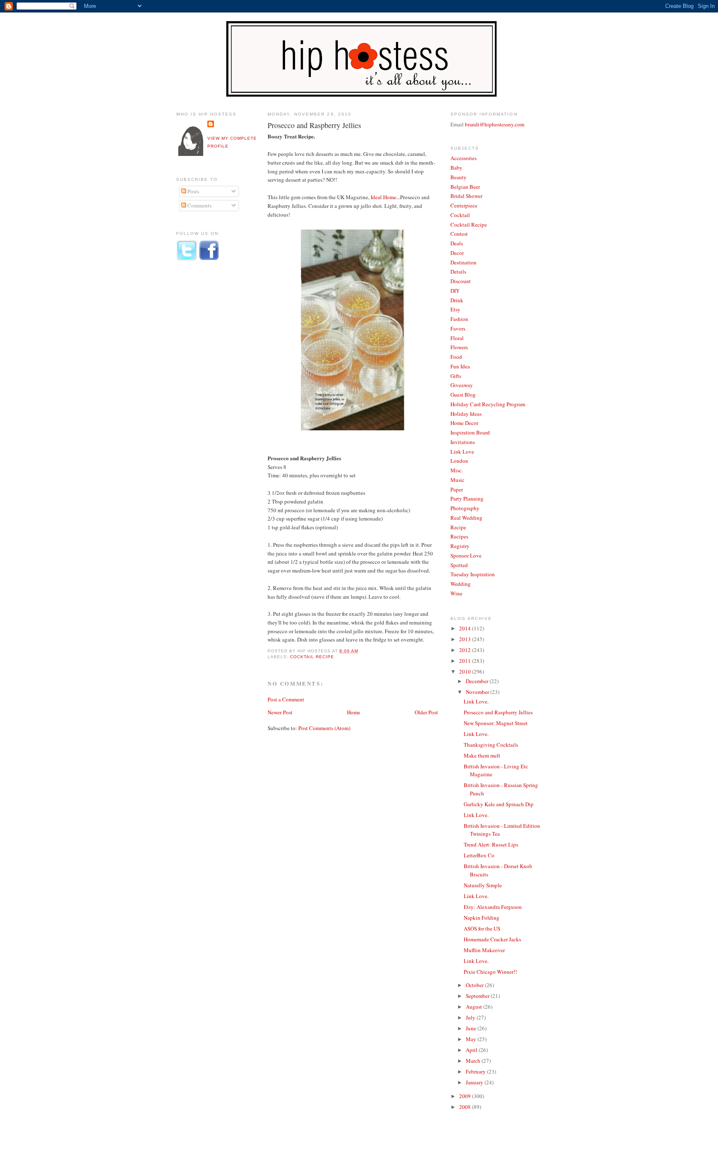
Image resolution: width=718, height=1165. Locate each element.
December (477, 681)
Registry (460, 546)
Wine (456, 593)
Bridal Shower (466, 196)
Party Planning (467, 498)
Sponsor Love (466, 555)
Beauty (458, 177)
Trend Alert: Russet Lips (491, 844)
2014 (465, 628)
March (474, 1060)
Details (458, 271)
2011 (465, 660)
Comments (198, 205)
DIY (455, 290)
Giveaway (461, 385)
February (476, 1071)
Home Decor (464, 423)
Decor (457, 253)
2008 (465, 1107)
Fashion (459, 319)
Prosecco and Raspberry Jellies (314, 125)
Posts (192, 191)
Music (457, 480)
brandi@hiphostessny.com (494, 124)
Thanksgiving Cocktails (491, 744)
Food (456, 356)
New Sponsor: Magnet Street (496, 723)
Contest (459, 233)
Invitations (462, 442)
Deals (456, 243)
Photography (464, 508)
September (478, 996)
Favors (457, 328)
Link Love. (476, 701)
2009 (465, 1096)
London (459, 460)
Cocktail (460, 215)
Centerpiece (463, 205)
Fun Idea (460, 366)
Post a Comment (286, 699)
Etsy (455, 309)
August (474, 1006)
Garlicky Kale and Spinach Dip (499, 804)
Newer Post (280, 712)
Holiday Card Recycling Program (487, 404)
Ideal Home (383, 197)
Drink (456, 300)
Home (353, 712)
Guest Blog (463, 394)
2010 (465, 671)
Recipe (458, 527)
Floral (457, 338)
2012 (465, 650)
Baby (456, 167)
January (475, 1082)
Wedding (460, 583)
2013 (465, 639)
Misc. (456, 470)
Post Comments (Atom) (324, 728)
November (478, 692)
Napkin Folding (481, 917)
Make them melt (482, 755)
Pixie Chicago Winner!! (490, 971)
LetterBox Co (479, 855)
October (475, 985)
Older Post (426, 712)
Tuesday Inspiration (472, 574)
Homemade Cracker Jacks (492, 939)
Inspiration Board (470, 432)
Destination (463, 262)
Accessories (463, 158)
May (471, 1039)
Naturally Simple (483, 885)
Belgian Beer (465, 186)
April (472, 1050)
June (471, 1028)
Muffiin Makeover (484, 950)
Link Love (462, 451)
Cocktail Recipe (312, 656)
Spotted (459, 565)
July (471, 1017)
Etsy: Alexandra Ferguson (493, 907)
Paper (456, 489)
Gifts (455, 376)
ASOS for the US (482, 928)
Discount (460, 281)
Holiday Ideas (466, 413)
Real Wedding (466, 517)
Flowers (459, 347)
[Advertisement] (209, 404)
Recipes (459, 536)
